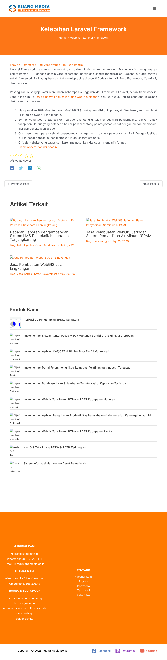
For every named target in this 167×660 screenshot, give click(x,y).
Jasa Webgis (52, 64)
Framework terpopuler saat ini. (38, 147)
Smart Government (45, 273)
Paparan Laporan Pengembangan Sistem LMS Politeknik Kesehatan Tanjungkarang (39, 235)
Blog (40, 64)
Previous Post (18, 183)
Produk (83, 581)
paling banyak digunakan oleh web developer (66, 96)
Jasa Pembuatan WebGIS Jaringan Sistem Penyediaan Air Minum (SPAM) (119, 234)
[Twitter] (21, 168)
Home (63, 37)
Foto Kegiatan (25, 245)
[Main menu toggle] (155, 8)
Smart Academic (45, 245)
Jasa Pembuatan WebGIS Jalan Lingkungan (37, 266)
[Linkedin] (30, 168)
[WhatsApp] (39, 168)
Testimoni (83, 590)
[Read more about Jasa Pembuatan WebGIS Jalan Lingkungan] (40, 257)
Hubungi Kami (83, 576)
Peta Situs (83, 595)
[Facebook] (12, 168)
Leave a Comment (22, 64)
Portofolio (83, 586)
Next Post (151, 183)
